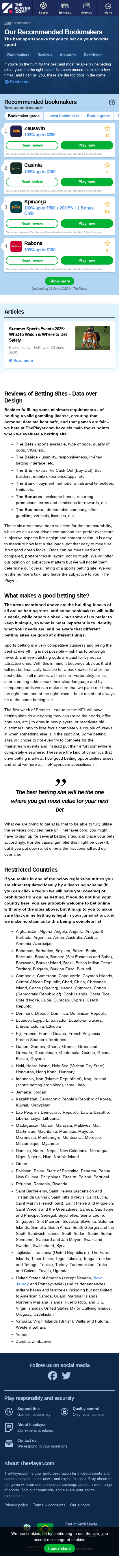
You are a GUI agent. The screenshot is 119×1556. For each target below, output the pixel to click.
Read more (19, 82)
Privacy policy (16, 1505)
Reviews (45, 55)
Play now (87, 145)
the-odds (68, 55)
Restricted (93, 55)
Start (7, 23)
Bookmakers (18, 55)
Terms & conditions (49, 1505)
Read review (32, 145)
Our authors (80, 1505)
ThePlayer (80, 288)
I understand (59, 1548)
